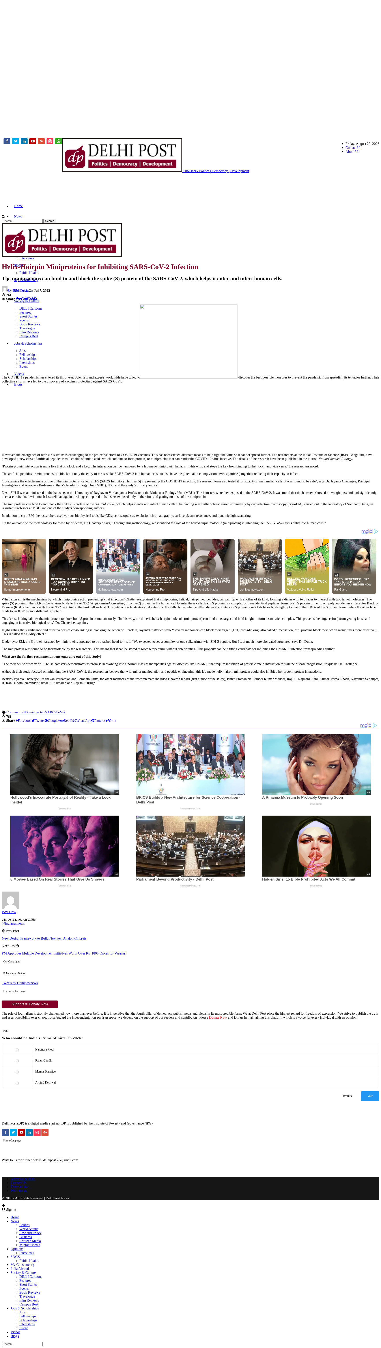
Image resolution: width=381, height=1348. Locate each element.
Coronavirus (15, 712)
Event (23, 1328)
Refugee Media (30, 1241)
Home (18, 206)
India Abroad (20, 1268)
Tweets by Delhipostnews (20, 983)
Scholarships (28, 1320)
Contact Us (353, 148)
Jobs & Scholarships (25, 1308)
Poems (24, 1288)
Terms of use (19, 1187)
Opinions (17, 1249)
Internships (27, 1324)
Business (25, 1237)
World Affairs (28, 1229)
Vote (370, 1096)
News (18, 216)
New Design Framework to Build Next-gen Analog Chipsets (44, 938)
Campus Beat (28, 1304)
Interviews (26, 258)
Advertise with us (23, 1179)
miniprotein (37, 712)
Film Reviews (29, 1300)
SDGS (15, 1257)
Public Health (28, 273)
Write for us (19, 1191)
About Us (352, 151)
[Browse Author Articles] (10, 908)
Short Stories (28, 1284)
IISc (26, 712)
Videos (15, 1332)
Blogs (18, 384)
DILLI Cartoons (30, 1276)
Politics (24, 1225)
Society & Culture (26, 301)
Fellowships (27, 1316)
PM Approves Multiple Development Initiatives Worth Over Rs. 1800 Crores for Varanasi (64, 953)
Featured (25, 1280)
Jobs (22, 1312)
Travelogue (27, 1296)
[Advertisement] (19, 68)
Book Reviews (29, 1292)
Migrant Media (29, 1245)
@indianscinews (13, 923)
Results (347, 1096)
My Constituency (23, 1265)
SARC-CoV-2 (55, 712)
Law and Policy (30, 1233)
